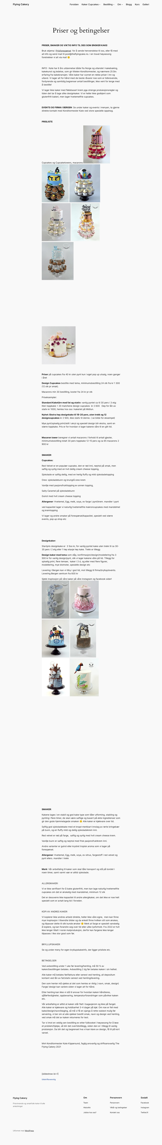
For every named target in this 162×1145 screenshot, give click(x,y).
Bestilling (108, 4)
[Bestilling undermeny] (113, 4)
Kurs (137, 4)
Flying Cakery (21, 4)
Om (119, 4)
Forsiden (74, 4)
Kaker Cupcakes (90, 4)
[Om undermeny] (122, 4)
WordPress (29, 1131)
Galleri (146, 4)
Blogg (129, 4)
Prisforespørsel (63, 50)
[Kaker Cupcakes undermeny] (99, 4)
